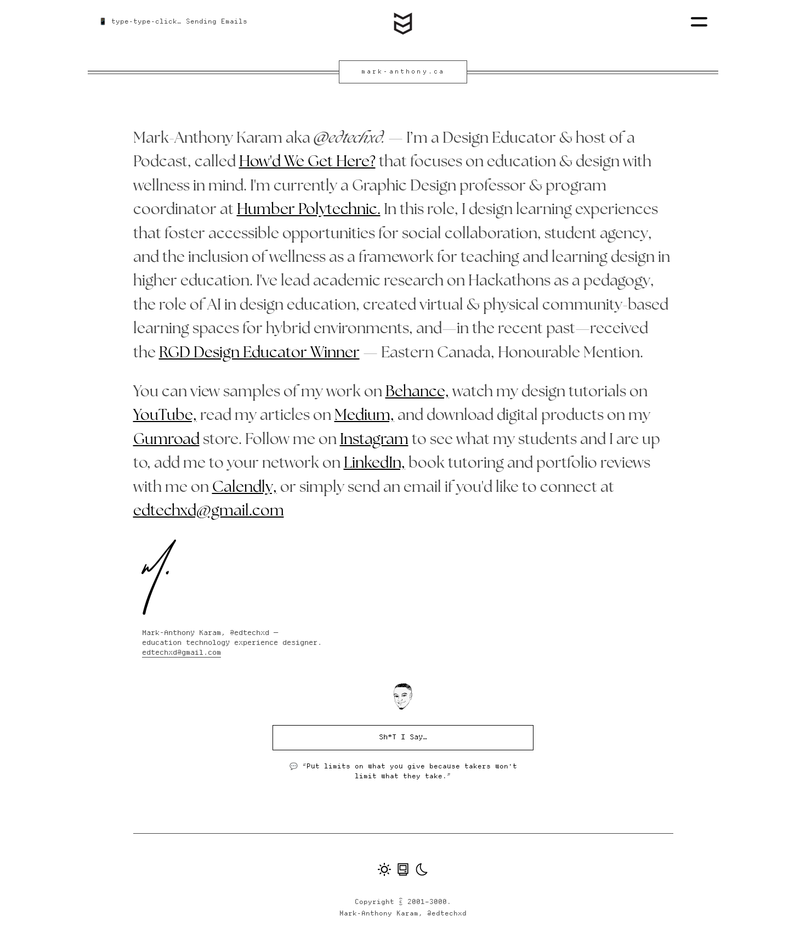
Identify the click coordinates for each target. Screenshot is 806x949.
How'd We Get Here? (307, 162)
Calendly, (244, 488)
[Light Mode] (384, 870)
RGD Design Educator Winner (259, 353)
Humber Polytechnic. (309, 210)
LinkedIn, (374, 463)
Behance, (417, 392)
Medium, (364, 416)
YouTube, (165, 416)
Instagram (374, 440)
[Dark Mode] (421, 870)
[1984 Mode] (403, 870)
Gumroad (166, 440)
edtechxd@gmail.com (208, 511)
